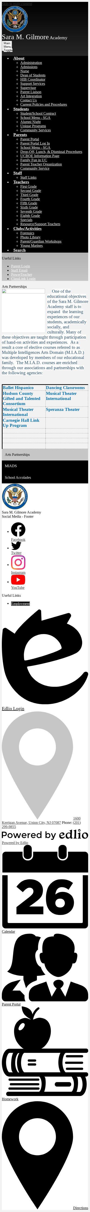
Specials (26, 220)
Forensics (27, 233)
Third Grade (29, 195)
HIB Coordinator (32, 79)
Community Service (34, 168)
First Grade (28, 186)
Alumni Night (30, 122)
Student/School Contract (38, 113)
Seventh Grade (31, 211)
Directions (80, 1208)
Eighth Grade (30, 216)
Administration (31, 63)
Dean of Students (32, 75)
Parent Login (20, 266)
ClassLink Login (23, 279)
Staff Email (19, 270)
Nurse (24, 71)
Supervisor (28, 88)
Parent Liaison (30, 92)
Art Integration (31, 96)
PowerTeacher (21, 274)
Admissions (28, 67)
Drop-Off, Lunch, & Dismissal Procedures (51, 152)
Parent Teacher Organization (41, 164)
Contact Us (28, 100)
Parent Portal (29, 139)
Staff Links (28, 177)
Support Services (32, 84)
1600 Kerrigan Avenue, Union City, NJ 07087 (41, 820)
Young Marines (31, 245)
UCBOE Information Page (39, 156)
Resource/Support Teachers (40, 224)
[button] (19, 58)
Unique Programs (33, 126)
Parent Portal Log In (35, 143)
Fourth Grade (30, 199)
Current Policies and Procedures (43, 104)
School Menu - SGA (35, 118)
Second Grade (30, 191)
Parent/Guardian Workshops (40, 241)
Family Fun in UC (33, 160)
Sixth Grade (29, 207)
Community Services (35, 130)
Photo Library (30, 237)
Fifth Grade (28, 203)
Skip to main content (17, 4)
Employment (20, 604)
